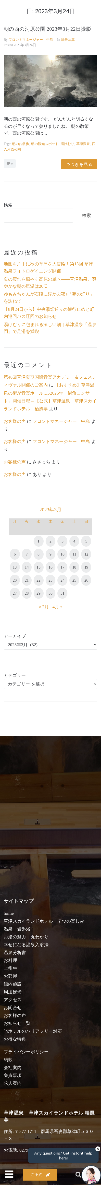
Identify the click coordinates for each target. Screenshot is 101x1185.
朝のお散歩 (20, 144)
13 (15, 567)
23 (50, 580)
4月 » (57, 606)
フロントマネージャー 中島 (31, 40)
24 (62, 580)
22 (38, 580)
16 (50, 567)
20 (15, 580)
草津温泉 (83, 144)
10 (62, 554)
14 (27, 567)
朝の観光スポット (45, 144)
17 (62, 567)
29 (38, 593)
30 (50, 593)
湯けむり (67, 144)
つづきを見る (79, 164)
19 (86, 567)
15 (38, 567)
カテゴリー (15, 675)
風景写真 (68, 40)
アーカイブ (15, 636)
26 (86, 580)
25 (74, 580)
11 (74, 554)
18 (74, 567)
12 (86, 554)
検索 (8, 204)
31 (62, 593)
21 (27, 580)
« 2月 (44, 606)
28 (27, 593)
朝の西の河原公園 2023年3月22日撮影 (47, 29)
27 (15, 593)
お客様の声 (15, 421)
